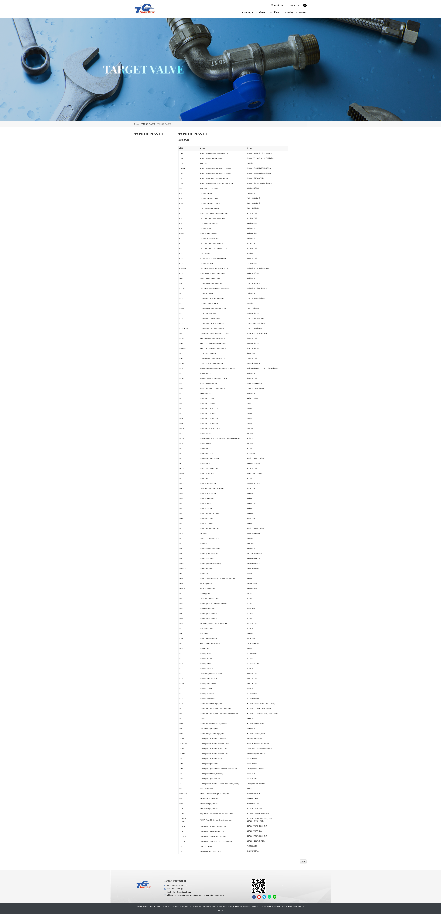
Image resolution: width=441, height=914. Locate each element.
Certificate (275, 12)
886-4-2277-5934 (178, 889)
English (293, 5)
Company (247, 12)
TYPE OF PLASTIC (148, 124)
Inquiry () (278, 5)
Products (260, 12)
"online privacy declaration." (293, 906)
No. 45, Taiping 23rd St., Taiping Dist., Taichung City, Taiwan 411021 (199, 895)
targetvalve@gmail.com (182, 892)
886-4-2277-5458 (178, 885)
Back (303, 861)
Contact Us (301, 12)
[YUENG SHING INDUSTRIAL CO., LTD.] (147, 8)
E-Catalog (288, 12)
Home (136, 124)
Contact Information (175, 880)
